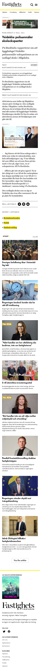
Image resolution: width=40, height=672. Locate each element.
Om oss (5, 640)
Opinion (36, 12)
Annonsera (6, 646)
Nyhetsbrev (6, 643)
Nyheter (4, 12)
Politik (30, 12)
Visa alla (35, 236)
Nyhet (34, 65)
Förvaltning (13, 12)
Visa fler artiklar (20, 560)
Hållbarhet (22, 12)
